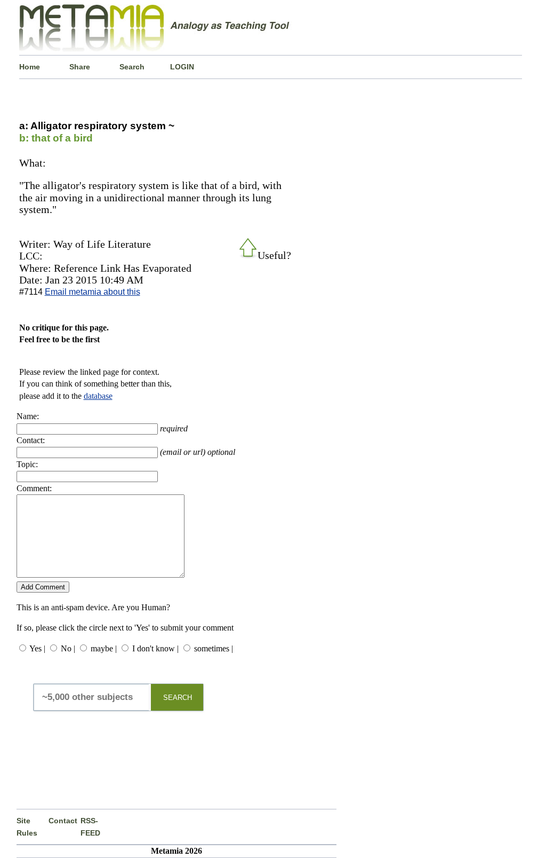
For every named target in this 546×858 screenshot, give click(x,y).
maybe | (104, 648)
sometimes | (213, 648)
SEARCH (177, 698)
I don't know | (155, 648)
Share (79, 66)
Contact (63, 820)
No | (68, 648)
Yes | (37, 648)
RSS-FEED (90, 826)
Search (131, 66)
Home (29, 66)
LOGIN (182, 66)
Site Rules (27, 826)
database (98, 395)
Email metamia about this (92, 291)
